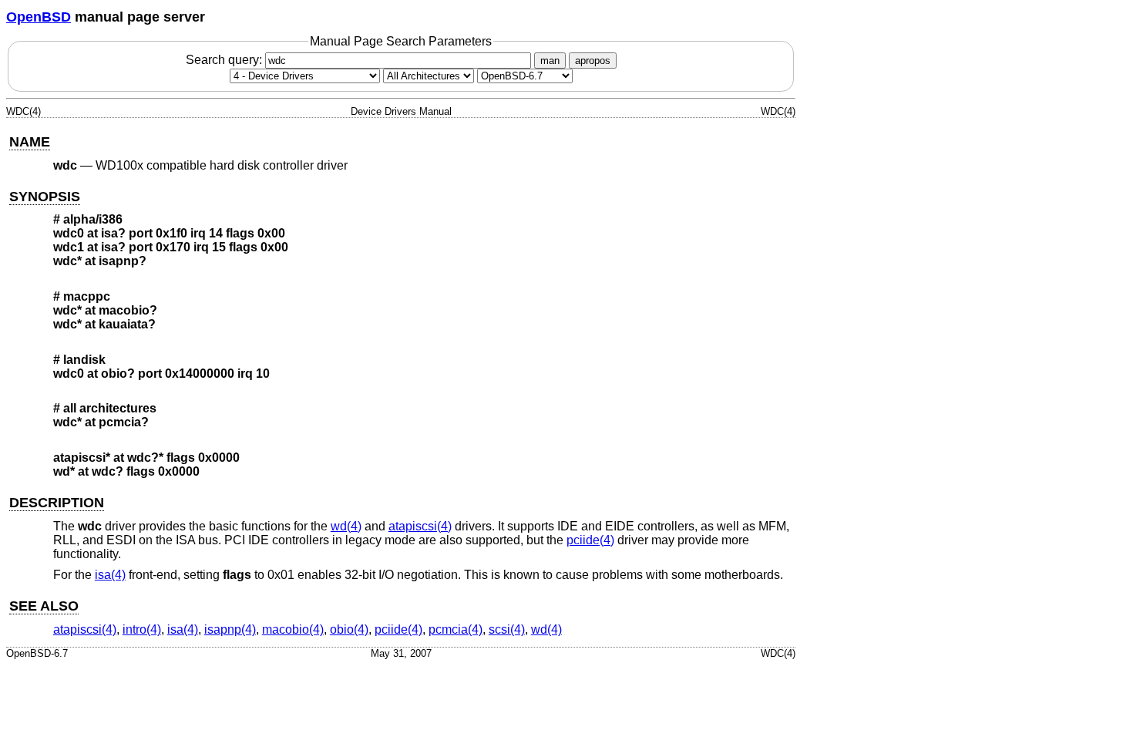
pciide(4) (590, 540)
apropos (592, 60)
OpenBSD (38, 17)
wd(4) (346, 526)
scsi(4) (507, 629)
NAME (29, 142)
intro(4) (142, 629)
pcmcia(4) (455, 629)
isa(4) (110, 574)
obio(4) (349, 629)
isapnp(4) (230, 629)
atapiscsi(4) (420, 526)
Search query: (225, 59)
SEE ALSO (44, 606)
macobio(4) (293, 629)
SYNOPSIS (44, 196)
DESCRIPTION (56, 502)
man (550, 60)
